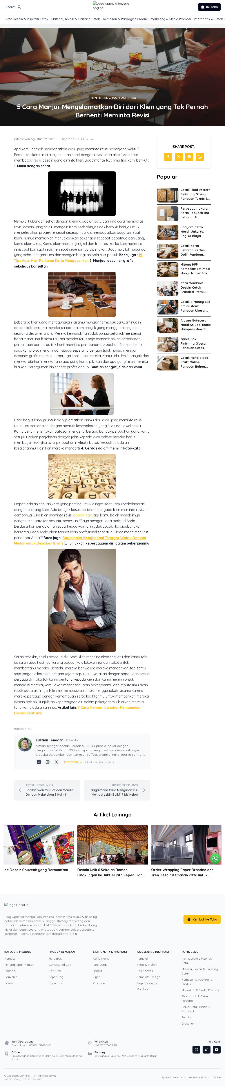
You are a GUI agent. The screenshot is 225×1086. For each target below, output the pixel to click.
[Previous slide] (10, 852)
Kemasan (10, 958)
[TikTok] (206, 1050)
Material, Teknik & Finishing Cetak (75, 19)
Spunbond (56, 983)
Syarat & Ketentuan (173, 1077)
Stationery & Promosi (110, 951)
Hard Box (55, 958)
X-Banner (99, 983)
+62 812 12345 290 (105, 1045)
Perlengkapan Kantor (19, 964)
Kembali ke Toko (205, 919)
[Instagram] (47, 762)
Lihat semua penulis (99, 762)
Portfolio (143, 989)
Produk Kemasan (62, 951)
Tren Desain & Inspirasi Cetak (27, 19)
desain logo (82, 515)
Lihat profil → (72, 762)
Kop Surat (100, 964)
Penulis (186, 1017)
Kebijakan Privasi (199, 1077)
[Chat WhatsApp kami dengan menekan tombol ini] (215, 858)
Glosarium (188, 1023)
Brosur (97, 971)
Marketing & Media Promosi (171, 19)
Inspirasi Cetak (147, 983)
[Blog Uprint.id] (53, 908)
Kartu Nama (101, 958)
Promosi (10, 971)
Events (8, 983)
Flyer (96, 977)
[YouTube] (217, 1050)
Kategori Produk (17, 951)
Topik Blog (189, 951)
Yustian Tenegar (49, 740)
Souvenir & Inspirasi (153, 951)
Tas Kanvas (145, 971)
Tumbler (142, 958)
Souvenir (10, 977)
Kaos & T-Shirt (147, 964)
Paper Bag (56, 977)
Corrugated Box (60, 964)
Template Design (148, 977)
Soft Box (55, 971)
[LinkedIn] (38, 762)
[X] (56, 762)
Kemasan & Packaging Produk (125, 19)
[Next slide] (215, 852)
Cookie (217, 1077)
